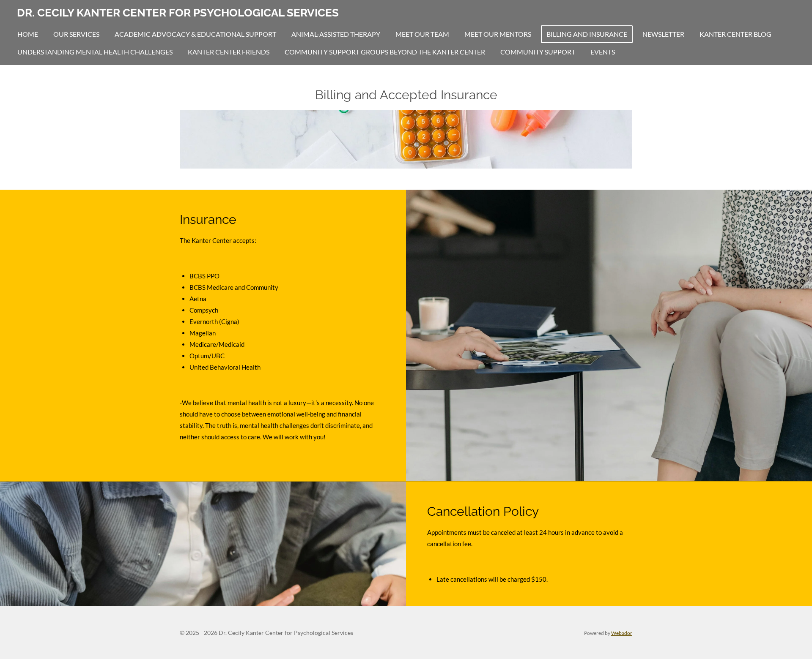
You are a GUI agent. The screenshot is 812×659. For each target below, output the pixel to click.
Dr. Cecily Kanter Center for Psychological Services (178, 12)
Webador (621, 633)
